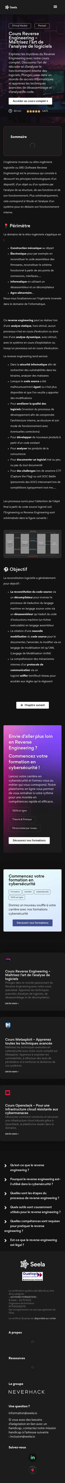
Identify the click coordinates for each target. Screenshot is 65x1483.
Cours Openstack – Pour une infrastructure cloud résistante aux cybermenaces (31, 1109)
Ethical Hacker (19, 26)
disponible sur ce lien (45, 1319)
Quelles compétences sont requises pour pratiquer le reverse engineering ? (32, 1226)
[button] (55, 6)
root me (48, 488)
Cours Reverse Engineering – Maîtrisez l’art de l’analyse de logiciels (27, 975)
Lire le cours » (12, 1003)
